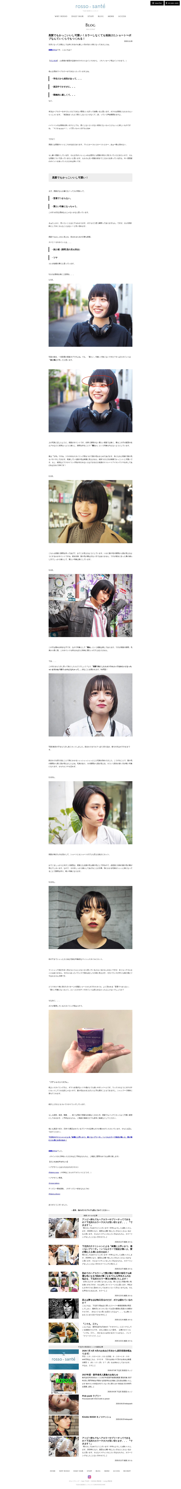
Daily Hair (78, 16)
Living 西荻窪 (107, 1481)
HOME (53, 1471)
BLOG (98, 1471)
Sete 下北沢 (85, 1481)
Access (122, 16)
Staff (91, 16)
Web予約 (158, 3)
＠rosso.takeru (54, 1183)
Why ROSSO (61, 16)
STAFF (89, 1471)
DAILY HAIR (78, 1471)
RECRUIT (127, 1471)
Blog (101, 16)
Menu (111, 16)
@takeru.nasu (54, 1172)
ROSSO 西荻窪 (96, 1481)
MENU (106, 1471)
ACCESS (116, 1471)
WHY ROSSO (64, 1471)
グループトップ (74, 1481)
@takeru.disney (54, 1194)
